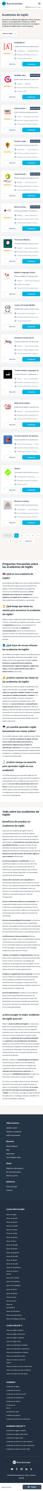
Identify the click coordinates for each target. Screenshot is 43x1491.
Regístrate (31, 7)
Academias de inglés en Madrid (16, 1430)
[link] (21, 52)
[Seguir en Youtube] (12, 1469)
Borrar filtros (6, 1487)
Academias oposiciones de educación (18, 1419)
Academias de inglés (12, 1386)
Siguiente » (29, 541)
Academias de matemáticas (15, 1398)
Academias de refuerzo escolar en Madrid (19, 1441)
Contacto (9, 1190)
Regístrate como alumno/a (14, 1168)
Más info (12, 64)
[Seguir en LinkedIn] (26, 1469)
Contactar (31, 64)
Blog (7, 1150)
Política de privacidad (13, 1135)
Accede (38, 7)
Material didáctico (12, 1146)
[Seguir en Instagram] (21, 1469)
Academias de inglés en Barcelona (17, 1434)
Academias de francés (13, 1390)
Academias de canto (12, 1412)
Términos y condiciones (14, 1132)
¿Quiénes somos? (11, 1128)
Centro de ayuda (11, 1187)
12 (20, 541)
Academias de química (13, 1401)
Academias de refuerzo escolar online (18, 1449)
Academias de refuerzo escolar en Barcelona (20, 1445)
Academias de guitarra (13, 1415)
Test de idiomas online (13, 1157)
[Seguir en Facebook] (17, 1469)
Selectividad (10, 1154)
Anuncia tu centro (12, 1176)
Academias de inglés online (14, 1438)
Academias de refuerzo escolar (16, 1394)
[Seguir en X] (31, 1469)
